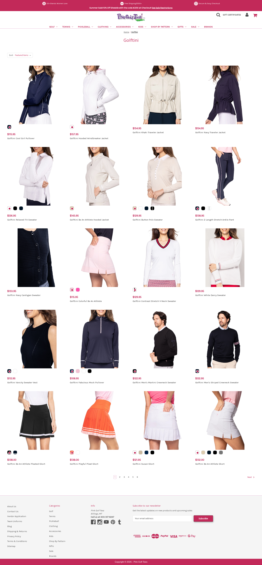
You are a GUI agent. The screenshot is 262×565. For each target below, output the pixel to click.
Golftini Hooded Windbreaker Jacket (89, 138)
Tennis (66, 26)
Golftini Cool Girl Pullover (20, 138)
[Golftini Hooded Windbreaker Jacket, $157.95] (99, 95)
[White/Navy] (209, 208)
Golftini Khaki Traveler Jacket (148, 132)
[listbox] (24, 55)
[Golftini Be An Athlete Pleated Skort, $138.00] (37, 420)
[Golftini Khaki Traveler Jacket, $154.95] (162, 95)
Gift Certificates (232, 15)
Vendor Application (16, 516)
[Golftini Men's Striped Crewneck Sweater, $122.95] (225, 339)
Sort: (11, 55)
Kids (140, 26)
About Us (11, 506)
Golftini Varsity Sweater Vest (22, 382)
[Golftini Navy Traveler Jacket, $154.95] (225, 95)
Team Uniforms (14, 521)
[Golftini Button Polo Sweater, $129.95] (162, 176)
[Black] (15, 208)
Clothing (103, 26)
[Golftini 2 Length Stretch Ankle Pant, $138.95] (225, 176)
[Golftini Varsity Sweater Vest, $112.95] (37, 339)
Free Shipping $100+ (133, 3)
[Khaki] (72, 208)
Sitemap (11, 546)
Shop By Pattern (160, 26)
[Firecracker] (135, 290)
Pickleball (84, 26)
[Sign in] (247, 15)
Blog (9, 526)
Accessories (123, 26)
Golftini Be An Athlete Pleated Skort (26, 464)
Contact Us (12, 511)
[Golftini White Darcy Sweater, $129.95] (225, 257)
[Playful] (72, 452)
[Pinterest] (113, 522)
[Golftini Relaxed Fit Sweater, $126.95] (37, 176)
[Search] (217, 15)
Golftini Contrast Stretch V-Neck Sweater (154, 301)
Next (249, 477)
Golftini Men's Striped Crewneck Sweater (217, 382)
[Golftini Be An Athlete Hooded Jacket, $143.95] (99, 176)
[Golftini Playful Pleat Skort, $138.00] (99, 420)
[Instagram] (99, 522)
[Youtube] (106, 522)
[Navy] (9, 127)
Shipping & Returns (17, 531)
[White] (72, 127)
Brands (208, 26)
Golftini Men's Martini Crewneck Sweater (154, 382)
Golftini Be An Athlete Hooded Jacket (89, 219)
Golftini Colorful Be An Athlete (86, 301)
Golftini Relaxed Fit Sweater (22, 219)
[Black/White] (152, 208)
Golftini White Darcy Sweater (210, 295)
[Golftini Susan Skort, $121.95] (162, 420)
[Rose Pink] (72, 290)
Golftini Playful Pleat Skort (84, 464)
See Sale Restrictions (162, 8)
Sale (193, 26)
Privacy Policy (14, 536)
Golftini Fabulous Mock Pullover (87, 382)
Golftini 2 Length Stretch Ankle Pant (214, 219)
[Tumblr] (119, 522)
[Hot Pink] (78, 290)
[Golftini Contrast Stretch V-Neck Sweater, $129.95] (162, 257)
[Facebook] (93, 522)
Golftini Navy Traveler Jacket (210, 132)
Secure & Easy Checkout (209, 3)
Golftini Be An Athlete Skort (210, 464)
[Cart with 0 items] (255, 15)
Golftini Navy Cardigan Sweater (23, 295)
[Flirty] (78, 452)
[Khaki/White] (135, 208)
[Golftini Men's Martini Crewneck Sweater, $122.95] (162, 339)
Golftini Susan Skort (143, 464)
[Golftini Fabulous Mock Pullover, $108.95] (99, 339)
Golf (52, 26)
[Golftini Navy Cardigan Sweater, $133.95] (37, 257)
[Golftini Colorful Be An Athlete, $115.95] (99, 257)
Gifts (180, 26)
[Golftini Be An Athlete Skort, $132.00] (225, 420)
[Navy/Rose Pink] (197, 208)
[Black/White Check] (221, 452)
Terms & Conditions (17, 541)
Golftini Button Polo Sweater (148, 219)
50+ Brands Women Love (57, 3)
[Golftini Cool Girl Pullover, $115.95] (37, 95)
